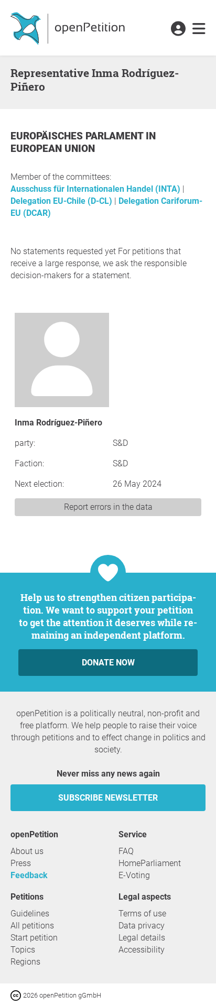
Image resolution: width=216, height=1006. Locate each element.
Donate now (108, 663)
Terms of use (142, 913)
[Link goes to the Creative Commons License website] (16, 995)
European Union (52, 149)
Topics (22, 950)
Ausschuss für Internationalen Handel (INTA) (96, 189)
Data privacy (141, 926)
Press (20, 863)
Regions (25, 962)
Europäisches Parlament (78, 136)
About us (27, 851)
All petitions (32, 926)
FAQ (126, 851)
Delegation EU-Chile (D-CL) (62, 201)
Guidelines (29, 913)
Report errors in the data (108, 507)
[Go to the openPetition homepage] (68, 28)
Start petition (34, 938)
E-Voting (134, 875)
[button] (178, 29)
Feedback (29, 875)
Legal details (141, 938)
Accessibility (141, 950)
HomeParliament (149, 863)
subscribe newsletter (108, 798)
